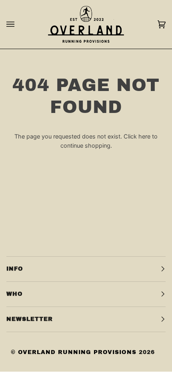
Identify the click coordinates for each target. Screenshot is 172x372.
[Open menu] (18, 24)
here (144, 136)
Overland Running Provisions (77, 352)
